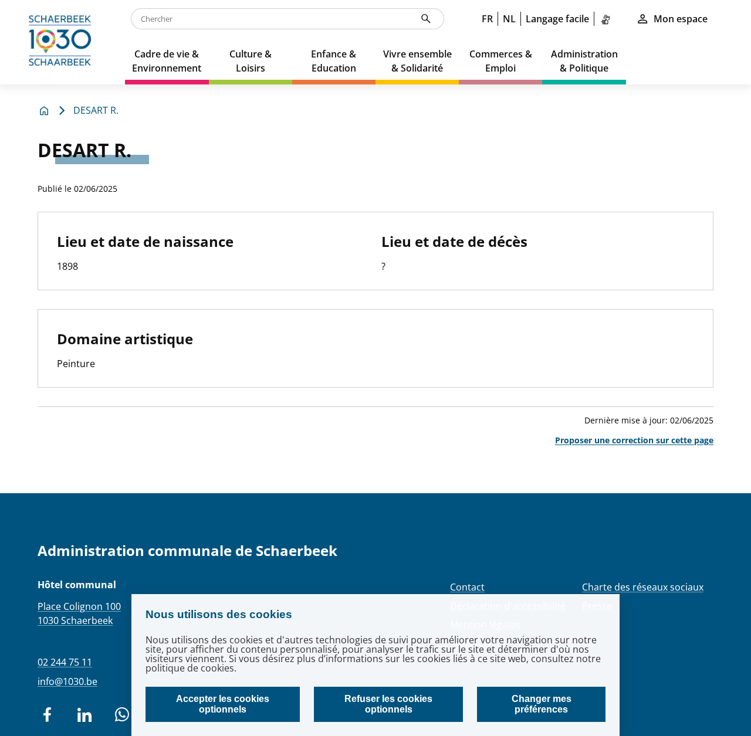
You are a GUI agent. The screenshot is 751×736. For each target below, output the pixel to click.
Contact (467, 587)
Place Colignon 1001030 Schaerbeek (79, 613)
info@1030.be (67, 681)
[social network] (47, 715)
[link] (608, 18)
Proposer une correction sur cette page (634, 440)
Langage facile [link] (557, 18)
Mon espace (681, 18)
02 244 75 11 (65, 662)
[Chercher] (425, 18)
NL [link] (509, 18)
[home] (62, 42)
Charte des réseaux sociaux (642, 587)
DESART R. (96, 110)
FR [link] (487, 18)
